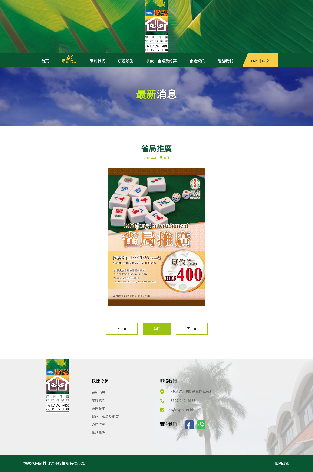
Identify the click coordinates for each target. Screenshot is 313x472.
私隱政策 (282, 464)
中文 (266, 61)
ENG (255, 61)
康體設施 (98, 408)
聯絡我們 (98, 433)
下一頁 (192, 329)
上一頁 (121, 329)
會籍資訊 (98, 425)
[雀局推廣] (156, 237)
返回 (157, 329)
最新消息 (98, 392)
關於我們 (98, 400)
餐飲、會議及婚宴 (105, 417)
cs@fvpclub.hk (181, 410)
